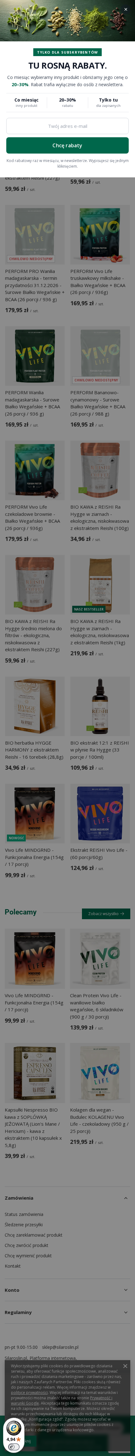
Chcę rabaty (67, 145)
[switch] (13, 1446)
